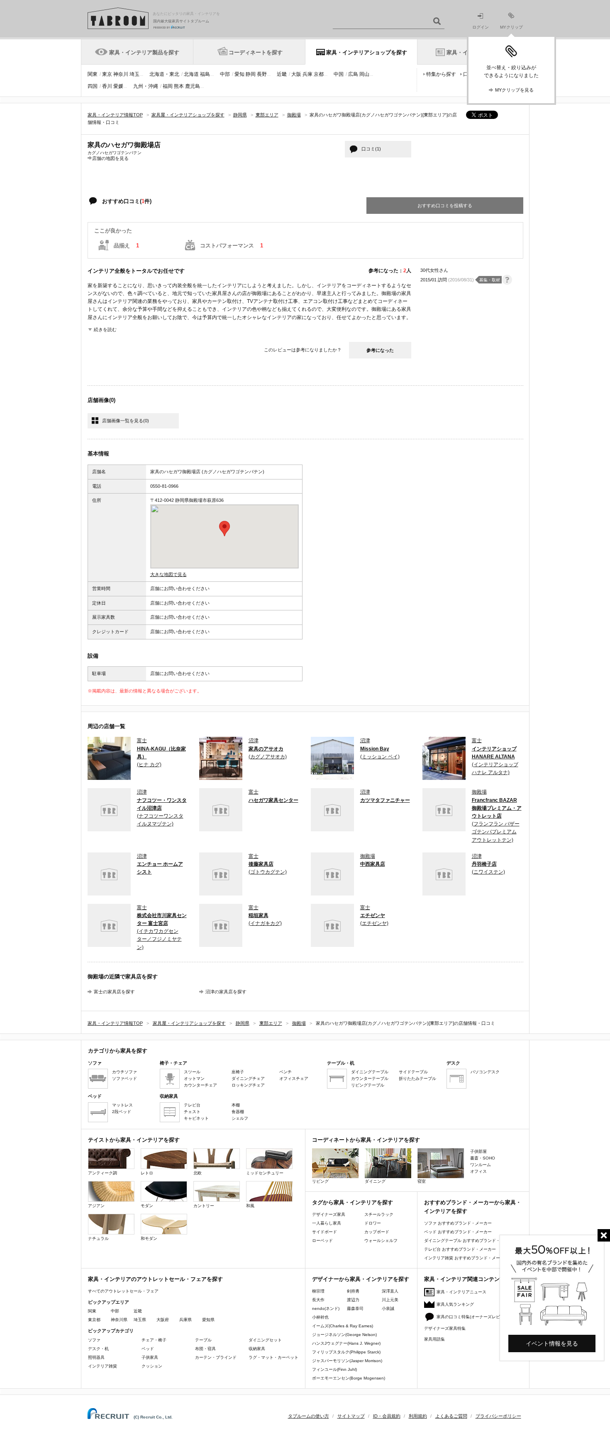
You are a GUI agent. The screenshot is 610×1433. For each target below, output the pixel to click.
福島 (205, 74)
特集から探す (441, 74)
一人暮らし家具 (326, 1223)
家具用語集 (434, 1339)
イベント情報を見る (552, 1343)
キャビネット (196, 1118)
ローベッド (322, 1240)
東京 (107, 74)
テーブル (203, 1340)
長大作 (318, 1299)
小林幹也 (320, 1317)
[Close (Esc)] (604, 1235)
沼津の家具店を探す (225, 991)
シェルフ (240, 1118)
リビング (320, 1181)
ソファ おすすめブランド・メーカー (458, 1223)
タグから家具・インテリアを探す (352, 1202)
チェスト (192, 1111)
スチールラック (378, 1214)
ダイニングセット (265, 1340)
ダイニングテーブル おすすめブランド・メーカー (470, 1240)
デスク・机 (98, 1348)
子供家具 (150, 1357)
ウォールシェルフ (381, 1240)
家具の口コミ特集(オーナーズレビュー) (473, 1316)
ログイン (480, 27)
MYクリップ (511, 27)
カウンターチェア (200, 1085)
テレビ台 (192, 1105)
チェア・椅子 (154, 1340)
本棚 (236, 1105)
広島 (353, 74)
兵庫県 (185, 1319)
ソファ (94, 1340)
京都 (319, 74)
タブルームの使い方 (308, 1416)
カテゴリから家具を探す (117, 1051)
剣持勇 (353, 1291)
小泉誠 (388, 1308)
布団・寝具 (205, 1348)
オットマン (194, 1078)
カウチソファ (124, 1072)
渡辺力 (353, 1299)
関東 (93, 74)
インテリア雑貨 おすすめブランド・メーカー (466, 1258)
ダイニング (375, 1181)
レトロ (147, 1173)
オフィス (478, 1171)
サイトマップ (351, 1416)
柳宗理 (318, 1291)
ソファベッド (124, 1078)
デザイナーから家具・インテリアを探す (360, 1279)
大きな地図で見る (168, 574)
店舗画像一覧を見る (125, 420)
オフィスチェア (293, 1078)
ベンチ (285, 1072)
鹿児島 (192, 86)
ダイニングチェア (248, 1078)
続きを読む (105, 329)
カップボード (376, 1232)
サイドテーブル (413, 1072)
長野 (262, 74)
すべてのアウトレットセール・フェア (123, 1291)
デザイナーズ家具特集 (445, 1328)
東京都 (94, 1319)
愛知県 (208, 1319)
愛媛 (118, 86)
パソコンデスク (485, 1072)
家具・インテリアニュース (461, 1292)
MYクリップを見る (514, 89)
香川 (107, 86)
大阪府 (162, 1319)
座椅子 (238, 1072)
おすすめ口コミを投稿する (444, 205)
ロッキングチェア (248, 1085)
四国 (93, 86)
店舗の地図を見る (110, 158)
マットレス (122, 1105)
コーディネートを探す (256, 52)
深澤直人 (390, 1291)
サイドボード (324, 1232)
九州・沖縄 (145, 86)
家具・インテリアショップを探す (366, 52)
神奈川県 (119, 1319)
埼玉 (134, 74)
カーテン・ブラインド (216, 1357)
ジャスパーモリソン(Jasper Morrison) (347, 1360)
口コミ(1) (371, 148)
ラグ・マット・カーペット (273, 1357)
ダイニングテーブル (369, 1072)
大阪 (296, 74)
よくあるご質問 (451, 1416)
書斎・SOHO (482, 1158)
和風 (250, 1205)
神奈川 (120, 74)
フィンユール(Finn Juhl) (334, 1369)
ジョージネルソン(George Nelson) (344, 1334)
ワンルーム (480, 1164)
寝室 (421, 1181)
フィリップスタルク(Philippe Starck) (346, 1352)
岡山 (364, 74)
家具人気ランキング (455, 1304)
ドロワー (372, 1223)
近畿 (282, 74)
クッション (152, 1366)
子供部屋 (478, 1151)
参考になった (380, 350)
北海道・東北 (164, 74)
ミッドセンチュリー (264, 1173)
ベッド (148, 1348)
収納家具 (257, 1348)
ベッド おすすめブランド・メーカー (458, 1232)
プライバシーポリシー (498, 1416)
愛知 (239, 74)
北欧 (197, 1173)
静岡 (251, 74)
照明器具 (96, 1357)
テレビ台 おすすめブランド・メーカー (460, 1249)
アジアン (96, 1205)
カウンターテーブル (369, 1078)
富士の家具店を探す (114, 991)
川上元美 (390, 1299)
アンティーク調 (102, 1173)
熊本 (179, 86)
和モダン (149, 1238)
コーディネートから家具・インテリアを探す (366, 1140)
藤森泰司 (355, 1308)
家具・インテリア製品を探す (144, 52)
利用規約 (418, 1416)
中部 (225, 74)
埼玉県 (140, 1319)
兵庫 (307, 74)
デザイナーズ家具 (328, 1214)
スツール (192, 1072)
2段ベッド (121, 1111)
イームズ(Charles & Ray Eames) (342, 1326)
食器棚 (238, 1111)
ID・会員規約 (386, 1416)
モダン (147, 1205)
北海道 (191, 74)
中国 (339, 74)
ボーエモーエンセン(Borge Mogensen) (348, 1378)
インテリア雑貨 (102, 1366)
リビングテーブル (367, 1085)
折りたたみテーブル (417, 1078)
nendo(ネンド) (325, 1308)
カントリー (203, 1205)
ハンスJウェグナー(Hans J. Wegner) (346, 1343)
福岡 (168, 86)
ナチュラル (98, 1238)
